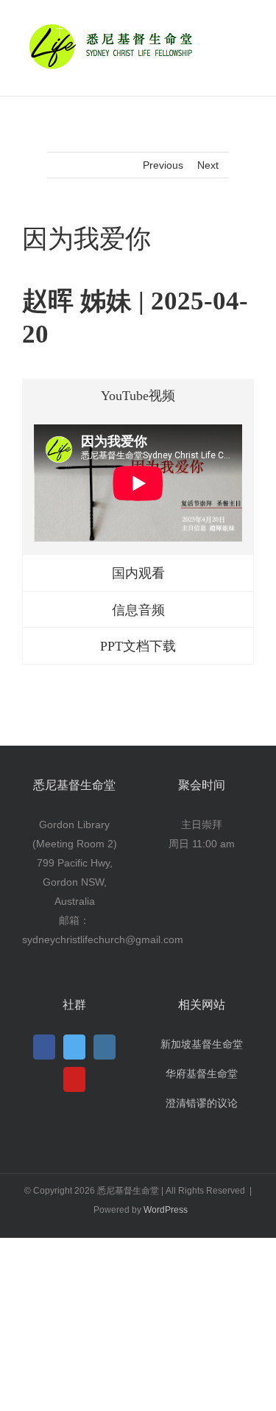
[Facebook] (44, 1047)
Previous (163, 165)
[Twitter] (74, 1047)
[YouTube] (74, 1079)
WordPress (166, 1210)
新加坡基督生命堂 (201, 1044)
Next (208, 165)
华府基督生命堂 (202, 1073)
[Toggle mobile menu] (248, 26)
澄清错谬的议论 (202, 1103)
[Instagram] (104, 1047)
